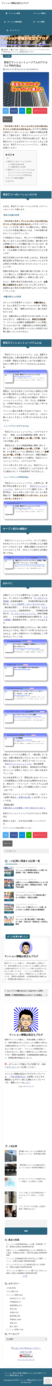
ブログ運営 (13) (12, 1291)
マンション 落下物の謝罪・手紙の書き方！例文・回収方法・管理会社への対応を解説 (32, 921)
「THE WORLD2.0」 (18, 1077)
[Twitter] (5, 111)
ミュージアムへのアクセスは (21, 172)
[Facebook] (14, 111)
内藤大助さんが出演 (18, 167)
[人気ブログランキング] (40, 111)
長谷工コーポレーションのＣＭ (19, 161)
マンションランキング (26, 1360)
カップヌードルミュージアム (23, 614)
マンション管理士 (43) (14, 1329)
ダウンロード (12, 1067)
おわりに (10, 181)
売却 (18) (13, 1309)
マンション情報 (13, 13)
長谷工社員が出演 (17, 164)
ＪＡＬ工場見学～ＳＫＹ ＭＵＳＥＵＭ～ (28, 604)
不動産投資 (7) (15, 1302)
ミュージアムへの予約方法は (21, 175)
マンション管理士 (39, 13)
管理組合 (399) (15, 1319)
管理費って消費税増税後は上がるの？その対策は (23, 995)
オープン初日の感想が (15, 178)
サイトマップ (13, 30)
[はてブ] (22, 111)
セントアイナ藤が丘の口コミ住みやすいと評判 (25, 991)
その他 (9, 851)
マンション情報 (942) (14, 1295)
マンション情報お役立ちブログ (15, 3)
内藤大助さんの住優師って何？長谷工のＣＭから (24, 808)
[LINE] (29, 111)
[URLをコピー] (7, 119)
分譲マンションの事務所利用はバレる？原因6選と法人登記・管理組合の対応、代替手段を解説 (32, 884)
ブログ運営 (40, 22)
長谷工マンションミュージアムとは (20, 170)
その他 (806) (11, 1288)
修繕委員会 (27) (16, 1305)
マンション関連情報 (14, 22)
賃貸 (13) (13, 1323)
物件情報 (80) (15, 1316)
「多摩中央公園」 (24, 797)
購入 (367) (14, 1326)
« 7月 (25, 1276)
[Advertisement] (26, 1115)
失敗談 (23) (14, 1312)
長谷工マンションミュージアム (18, 764)
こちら (27, 1082)
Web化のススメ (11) (17, 1298)
